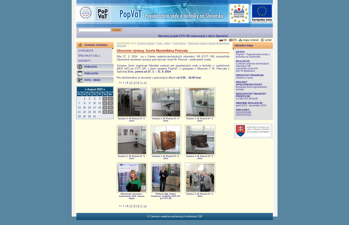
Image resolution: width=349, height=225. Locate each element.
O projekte (85, 51)
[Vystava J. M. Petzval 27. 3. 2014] (132, 115)
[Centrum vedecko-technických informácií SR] (85, 12)
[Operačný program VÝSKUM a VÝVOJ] (239, 13)
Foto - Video (163, 43)
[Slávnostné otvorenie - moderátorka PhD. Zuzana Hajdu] (132, 190)
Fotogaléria (179, 43)
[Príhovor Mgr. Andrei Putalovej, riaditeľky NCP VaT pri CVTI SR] (166, 190)
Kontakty (84, 61)
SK (225, 39)
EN (235, 39)
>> (145, 82)
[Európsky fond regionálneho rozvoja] (262, 13)
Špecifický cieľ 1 (89, 56)
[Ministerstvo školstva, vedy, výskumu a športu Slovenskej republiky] (253, 135)
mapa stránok (251, 39)
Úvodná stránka (146, 43)
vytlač (268, 39)
